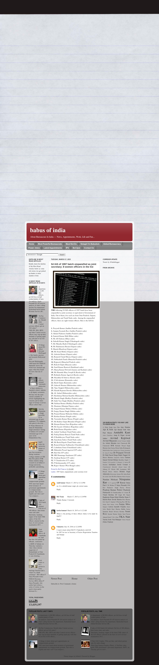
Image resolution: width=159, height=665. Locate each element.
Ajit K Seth (108, 429)
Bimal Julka (119, 448)
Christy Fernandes (125, 450)
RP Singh (118, 495)
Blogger (92, 656)
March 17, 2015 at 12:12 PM (75, 483)
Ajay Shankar (125, 427)
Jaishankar (112, 464)
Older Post (93, 578)
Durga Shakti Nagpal (121, 455)
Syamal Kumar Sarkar (115, 514)
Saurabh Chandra (120, 507)
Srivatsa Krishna (119, 511)
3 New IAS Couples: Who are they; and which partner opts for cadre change (109, 642)
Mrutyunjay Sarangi (115, 474)
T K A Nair (115, 517)
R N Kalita (125, 492)
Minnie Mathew (113, 471)
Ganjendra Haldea (119, 457)
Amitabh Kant (122, 432)
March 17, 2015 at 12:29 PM (76, 497)
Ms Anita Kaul (125, 474)
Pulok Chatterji (123, 489)
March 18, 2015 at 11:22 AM (77, 510)
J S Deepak (119, 462)
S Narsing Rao (120, 502)
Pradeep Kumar (109, 489)
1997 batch (60, 472)
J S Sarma (125, 462)
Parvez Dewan (125, 488)
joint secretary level (80, 472)
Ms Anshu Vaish (107, 476)
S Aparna (112, 502)
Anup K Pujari (119, 435)
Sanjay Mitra (124, 504)
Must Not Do (71, 244)
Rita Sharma (126, 499)
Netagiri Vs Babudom (90, 244)
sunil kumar (61, 482)
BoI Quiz (76, 248)
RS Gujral (126, 495)
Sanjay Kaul (106, 504)
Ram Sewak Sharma (115, 499)
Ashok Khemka (111, 443)
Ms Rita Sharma (117, 476)
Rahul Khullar (119, 497)
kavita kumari (62, 510)
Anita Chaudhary (108, 435)
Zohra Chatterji (108, 522)
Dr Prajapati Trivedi (121, 452)
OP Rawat (121, 482)
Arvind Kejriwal (120, 438)
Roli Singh (106, 502)
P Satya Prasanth (121, 485)
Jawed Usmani (122, 464)
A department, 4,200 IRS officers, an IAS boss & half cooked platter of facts (56, 616)
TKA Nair (124, 516)
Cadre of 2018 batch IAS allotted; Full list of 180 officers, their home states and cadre (110, 629)
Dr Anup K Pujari (108, 453)
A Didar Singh (107, 427)
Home (31, 244)
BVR (112, 445)
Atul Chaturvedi (122, 443)
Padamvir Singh (112, 488)
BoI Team (60, 496)
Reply (59, 489)
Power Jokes (34, 248)
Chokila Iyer (116, 450)
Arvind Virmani (121, 441)
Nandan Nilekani (110, 479)
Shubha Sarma (125, 509)
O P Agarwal (112, 483)
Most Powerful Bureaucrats (50, 244)
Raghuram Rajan (108, 497)
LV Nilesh (111, 469)
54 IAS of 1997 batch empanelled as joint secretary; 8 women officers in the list (73, 265)
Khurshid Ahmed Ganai (119, 467)
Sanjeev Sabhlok (108, 507)
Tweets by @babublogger (111, 262)
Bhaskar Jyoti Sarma (109, 448)
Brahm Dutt (109, 450)
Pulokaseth (106, 492)
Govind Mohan (113, 460)
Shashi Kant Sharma (113, 509)
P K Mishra (110, 485)
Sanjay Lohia (114, 504)
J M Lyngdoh (111, 462)
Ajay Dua (116, 427)
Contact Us (89, 248)
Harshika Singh (123, 460)
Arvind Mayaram (110, 440)
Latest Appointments (53, 248)
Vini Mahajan (116, 519)
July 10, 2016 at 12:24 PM (73, 527)
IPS (67, 248)
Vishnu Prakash (126, 520)
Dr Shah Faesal (108, 455)
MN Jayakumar (122, 469)
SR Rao (127, 502)
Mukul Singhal (126, 476)
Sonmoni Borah (108, 511)
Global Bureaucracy (112, 244)
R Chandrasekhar (116, 492)
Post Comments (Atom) (68, 584)
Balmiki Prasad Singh (122, 446)
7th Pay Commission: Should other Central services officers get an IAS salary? (56, 629)
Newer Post (56, 578)
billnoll (78, 656)
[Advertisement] (116, 343)
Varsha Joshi (107, 519)
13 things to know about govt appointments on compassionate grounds (54, 642)
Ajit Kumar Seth (120, 429)
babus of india (48, 230)
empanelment (69, 472)
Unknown (60, 526)
